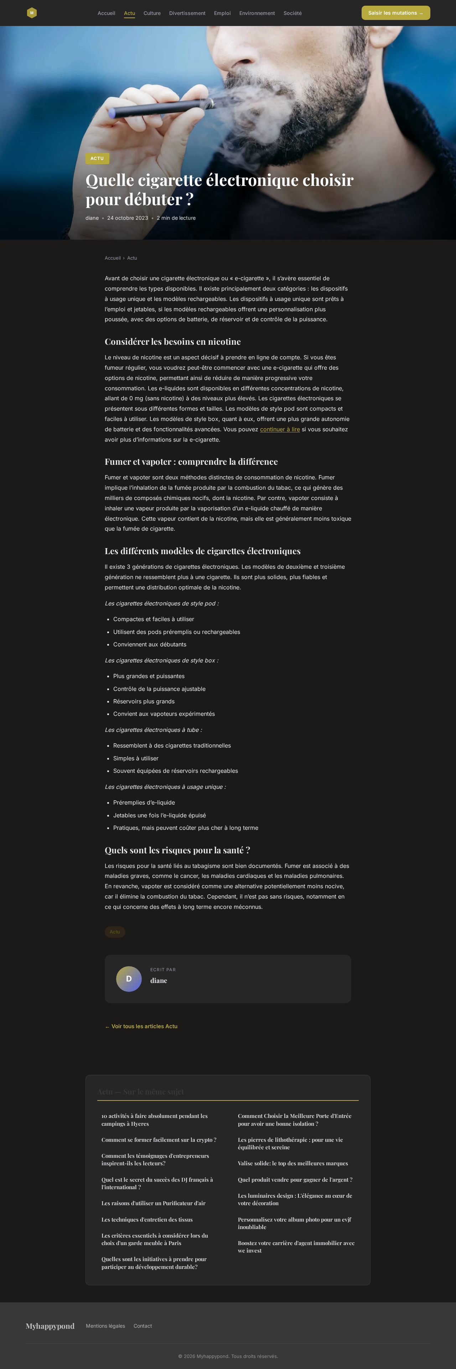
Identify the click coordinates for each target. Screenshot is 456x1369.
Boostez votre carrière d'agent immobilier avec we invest (296, 1246)
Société (293, 13)
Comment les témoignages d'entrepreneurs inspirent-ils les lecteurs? (155, 1159)
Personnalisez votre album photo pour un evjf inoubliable (294, 1223)
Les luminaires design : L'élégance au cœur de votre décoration (295, 1199)
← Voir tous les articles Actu (141, 1026)
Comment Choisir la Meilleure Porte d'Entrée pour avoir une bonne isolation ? (295, 1119)
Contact (143, 1326)
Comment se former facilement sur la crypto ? (159, 1139)
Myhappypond (50, 1326)
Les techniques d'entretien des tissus (147, 1219)
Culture (152, 13)
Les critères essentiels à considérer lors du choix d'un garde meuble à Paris (155, 1239)
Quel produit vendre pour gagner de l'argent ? (295, 1179)
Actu (129, 13)
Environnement (257, 13)
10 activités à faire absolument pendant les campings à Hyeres (155, 1119)
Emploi (222, 13)
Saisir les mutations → (396, 13)
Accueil (106, 13)
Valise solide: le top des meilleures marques (293, 1163)
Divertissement (187, 13)
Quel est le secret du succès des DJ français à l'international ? (157, 1183)
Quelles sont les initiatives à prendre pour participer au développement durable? (154, 1262)
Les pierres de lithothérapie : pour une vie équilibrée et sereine (290, 1143)
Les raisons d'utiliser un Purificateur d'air (154, 1203)
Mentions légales (105, 1326)
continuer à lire (280, 429)
